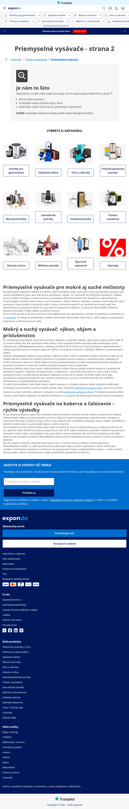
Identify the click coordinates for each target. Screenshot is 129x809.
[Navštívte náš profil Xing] (21, 631)
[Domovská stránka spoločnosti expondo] (6, 59)
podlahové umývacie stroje (88, 387)
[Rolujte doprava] (124, 31)
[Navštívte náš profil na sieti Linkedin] (16, 631)
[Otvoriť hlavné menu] (4, 8)
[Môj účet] (116, 8)
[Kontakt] (110, 8)
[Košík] (123, 8)
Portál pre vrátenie (64, 543)
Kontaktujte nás (64, 533)
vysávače (11, 317)
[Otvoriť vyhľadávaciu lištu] (104, 8)
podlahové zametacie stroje (78, 391)
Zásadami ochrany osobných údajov (71, 500)
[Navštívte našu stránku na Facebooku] (10, 631)
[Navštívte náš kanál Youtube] (4, 631)
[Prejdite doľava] (4, 31)
